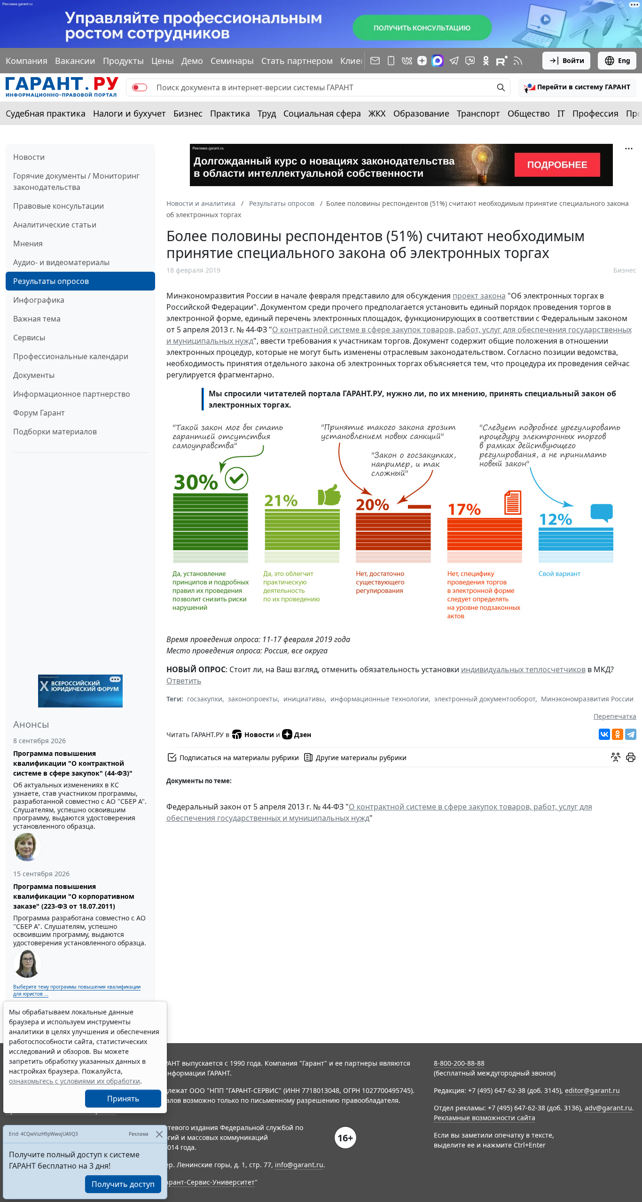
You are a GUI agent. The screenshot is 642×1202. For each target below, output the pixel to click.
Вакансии (75, 60)
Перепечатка (615, 716)
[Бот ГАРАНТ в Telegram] (470, 60)
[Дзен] (422, 60)
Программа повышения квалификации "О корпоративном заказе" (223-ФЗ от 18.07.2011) (73, 896)
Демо (192, 60)
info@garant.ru (299, 1164)
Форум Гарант (39, 413)
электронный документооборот (484, 698)
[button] (577, 87)
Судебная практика (46, 113)
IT (561, 113)
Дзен (302, 734)
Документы (34, 375)
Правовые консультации (58, 206)
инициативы (304, 698)
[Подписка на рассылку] (375, 60)
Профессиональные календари (70, 356)
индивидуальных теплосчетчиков (523, 669)
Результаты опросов (51, 281)
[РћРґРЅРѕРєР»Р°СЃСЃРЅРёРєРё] (617, 734)
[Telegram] (630, 734)
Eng (624, 60)
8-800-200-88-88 (459, 1063)
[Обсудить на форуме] (615, 757)
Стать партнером (297, 60)
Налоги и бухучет (129, 113)
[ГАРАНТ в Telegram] (454, 60)
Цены (162, 60)
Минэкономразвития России (587, 698)
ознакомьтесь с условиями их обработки (74, 1080)
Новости (29, 157)
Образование (421, 113)
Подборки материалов (55, 431)
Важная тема (37, 319)
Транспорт (478, 113)
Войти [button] (573, 60)
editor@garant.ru (592, 1090)
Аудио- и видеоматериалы (61, 262)
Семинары (232, 60)
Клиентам (360, 60)
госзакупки (204, 698)
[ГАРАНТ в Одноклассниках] (486, 60)
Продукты (123, 60)
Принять (123, 1098)
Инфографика (38, 300)
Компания (26, 60)
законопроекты (253, 698)
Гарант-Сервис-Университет (208, 1182)
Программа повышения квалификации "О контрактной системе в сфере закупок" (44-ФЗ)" (73, 763)
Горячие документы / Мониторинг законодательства (76, 181)
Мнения (28, 243)
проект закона (479, 296)
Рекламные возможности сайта (484, 1117)
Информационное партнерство (71, 394)
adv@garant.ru (608, 1107)
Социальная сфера (322, 113)
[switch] (139, 87)
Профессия (595, 113)
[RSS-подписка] (518, 60)
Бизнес (188, 113)
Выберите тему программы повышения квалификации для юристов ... (77, 990)
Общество (529, 113)
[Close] (159, 1134)
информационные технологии (379, 698)
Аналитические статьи (54, 225)
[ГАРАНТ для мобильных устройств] (391, 60)
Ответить (184, 681)
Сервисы (29, 337)
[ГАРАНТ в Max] (437, 61)
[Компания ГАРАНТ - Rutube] (502, 60)
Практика (230, 113)
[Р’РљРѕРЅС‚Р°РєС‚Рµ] (604, 734)
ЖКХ (377, 113)
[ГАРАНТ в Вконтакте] (407, 60)
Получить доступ (123, 1184)
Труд (267, 113)
